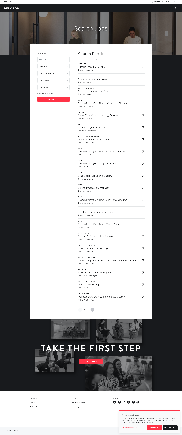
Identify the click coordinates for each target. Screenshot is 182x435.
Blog (158, 8)
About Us (32, 402)
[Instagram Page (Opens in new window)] (133, 402)
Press (31, 411)
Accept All (154, 428)
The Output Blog (34, 407)
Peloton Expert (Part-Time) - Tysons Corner (99, 224)
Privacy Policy (75, 407)
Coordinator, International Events (94, 91)
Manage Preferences (130, 428)
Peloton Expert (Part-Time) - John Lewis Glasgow (102, 199)
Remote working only (46, 93)
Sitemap (16, 430)
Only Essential (170, 428)
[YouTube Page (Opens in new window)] (128, 402)
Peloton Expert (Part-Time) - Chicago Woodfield (101, 151)
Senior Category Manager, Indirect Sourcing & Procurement (107, 260)
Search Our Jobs (91, 362)
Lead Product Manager (89, 284)
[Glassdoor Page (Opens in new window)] (137, 402)
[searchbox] (51, 66)
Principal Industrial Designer (91, 66)
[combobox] (53, 66)
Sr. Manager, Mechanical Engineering (96, 272)
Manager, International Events (92, 78)
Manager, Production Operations (94, 139)
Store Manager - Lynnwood (91, 127)
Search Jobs (168, 8)
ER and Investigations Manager (93, 187)
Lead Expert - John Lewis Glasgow (95, 175)
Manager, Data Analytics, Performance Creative (101, 296)
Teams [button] (135, 8)
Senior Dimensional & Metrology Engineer (98, 115)
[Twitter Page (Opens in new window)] (114, 402)
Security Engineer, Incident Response (96, 236)
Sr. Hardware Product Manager (93, 248)
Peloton (6, 430)
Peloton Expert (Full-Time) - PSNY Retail (97, 163)
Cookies (11, 430)
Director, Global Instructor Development (97, 212)
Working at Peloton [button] (120, 8)
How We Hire (147, 8)
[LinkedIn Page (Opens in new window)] (124, 402)
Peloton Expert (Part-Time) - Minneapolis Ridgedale (103, 103)
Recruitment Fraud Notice (78, 402)
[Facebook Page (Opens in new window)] (119, 402)
